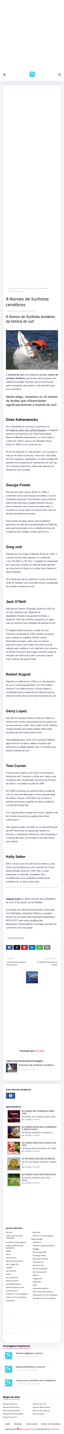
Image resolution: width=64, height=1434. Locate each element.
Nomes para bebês (11, 1410)
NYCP (8, 1254)
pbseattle (37, 1282)
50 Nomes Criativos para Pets (39, 1174)
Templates (54, 1429)
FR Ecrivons (11, 1258)
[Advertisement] (32, 36)
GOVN (8, 1251)
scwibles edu (12, 1290)
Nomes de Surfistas (29, 288)
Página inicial (14, 288)
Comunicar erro (10, 1417)
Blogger (36, 1249)
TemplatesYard (28, 1429)
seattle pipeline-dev (15, 1287)
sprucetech (11, 1271)
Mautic (36, 1275)
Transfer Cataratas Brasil (44, 1245)
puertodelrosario (13, 1284)
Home (7, 1424)
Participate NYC (40, 1252)
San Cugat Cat (12, 1264)
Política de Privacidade (13, 1414)
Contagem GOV (39, 1255)
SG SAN (39, 1051)
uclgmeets (37, 1278)
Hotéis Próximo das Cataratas (14, 1246)
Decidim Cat (38, 1265)
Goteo (8, 1274)
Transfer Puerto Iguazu (16, 1242)
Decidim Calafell (40, 1268)
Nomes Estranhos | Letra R (30, 1366)
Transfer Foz (38, 1262)
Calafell (9, 1267)
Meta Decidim (12, 1281)
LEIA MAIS (36, 1119)
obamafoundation (41, 1288)
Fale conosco (38, 1414)
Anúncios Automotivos (43, 1291)
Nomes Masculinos (41, 1407)
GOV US (9, 1232)
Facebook (18, 1424)
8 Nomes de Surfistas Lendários (36, 1065)
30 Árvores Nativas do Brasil (38, 1158)
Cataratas (10, 1300)
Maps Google (37, 1239)
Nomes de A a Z (39, 1404)
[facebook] (10, 1096)
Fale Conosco (32, 1424)
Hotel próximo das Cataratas (14, 1237)
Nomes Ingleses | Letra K (29, 1353)
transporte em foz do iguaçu (45, 1295)
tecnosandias (12, 1277)
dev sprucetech (40, 1272)
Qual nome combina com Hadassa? (36, 1380)
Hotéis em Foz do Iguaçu (17, 1294)
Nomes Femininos (11, 1407)
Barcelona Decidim (14, 1261)
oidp (35, 1285)
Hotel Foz (37, 1242)
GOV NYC (36, 1232)
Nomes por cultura (41, 1410)
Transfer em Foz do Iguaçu (44, 1298)
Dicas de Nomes (10, 1404)
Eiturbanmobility (40, 1259)
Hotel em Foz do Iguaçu (43, 1236)
